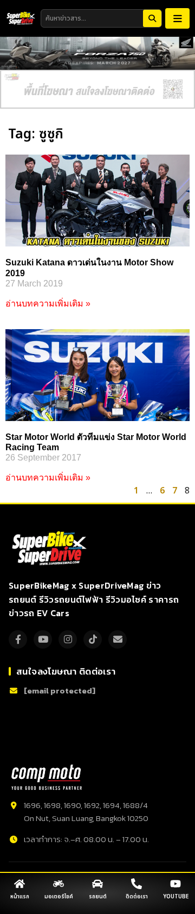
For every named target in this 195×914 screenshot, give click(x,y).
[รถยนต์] (97, 883)
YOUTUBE (175, 896)
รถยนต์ (98, 896)
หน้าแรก (19, 896)
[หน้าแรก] (19, 883)
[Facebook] (18, 639)
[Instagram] (67, 639)
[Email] (117, 639)
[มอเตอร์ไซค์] (58, 883)
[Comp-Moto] (46, 777)
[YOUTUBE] (175, 883)
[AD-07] (97, 89)
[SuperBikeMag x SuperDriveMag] (51, 548)
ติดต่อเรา (137, 896)
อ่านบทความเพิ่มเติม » (47, 303)
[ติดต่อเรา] (136, 883)
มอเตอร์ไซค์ (58, 896)
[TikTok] (92, 639)
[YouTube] (43, 639)
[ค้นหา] (152, 18)
